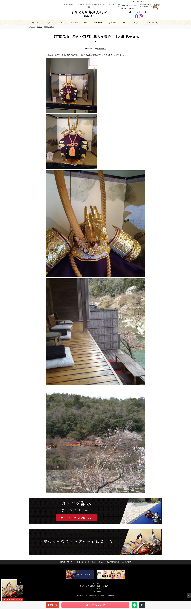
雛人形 (35, 22)
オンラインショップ (97, 605)
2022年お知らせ (101, 49)
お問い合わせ (152, 22)
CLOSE (20, 582)
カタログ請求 (126, 562)
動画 (86, 22)
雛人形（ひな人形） (67, 562)
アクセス (53, 605)
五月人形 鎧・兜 (83, 562)
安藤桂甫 (98, 22)
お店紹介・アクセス (118, 22)
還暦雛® (74, 22)
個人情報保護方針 (113, 562)
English (137, 22)
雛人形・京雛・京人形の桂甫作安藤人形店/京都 (93, 595)
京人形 (61, 22)
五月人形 (48, 22)
